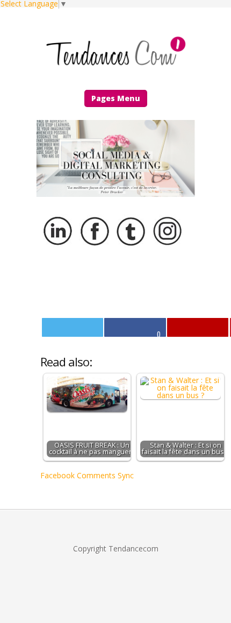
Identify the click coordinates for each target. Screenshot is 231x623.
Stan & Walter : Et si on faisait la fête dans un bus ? (185, 449)
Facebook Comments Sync (87, 475)
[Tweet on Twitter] (72, 327)
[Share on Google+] (197, 327)
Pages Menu (115, 98)
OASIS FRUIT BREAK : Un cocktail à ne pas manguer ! (92, 449)
